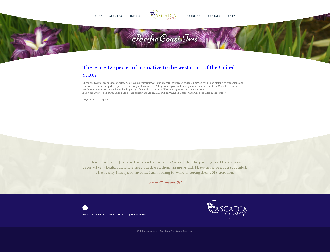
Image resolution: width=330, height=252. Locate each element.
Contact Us (98, 230)
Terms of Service (116, 230)
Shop (98, 16)
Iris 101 (135, 16)
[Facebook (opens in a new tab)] (85, 223)
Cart (231, 16)
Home (163, 16)
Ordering (194, 16)
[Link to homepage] (227, 234)
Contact (214, 16)
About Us (116, 16)
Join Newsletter (137, 230)
